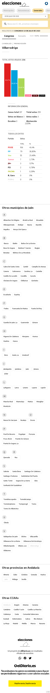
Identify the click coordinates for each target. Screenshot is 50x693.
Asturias (26, 605)
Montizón (7, 406)
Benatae (6, 253)
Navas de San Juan (10, 420)
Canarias (35, 605)
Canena (6, 271)
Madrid (15, 624)
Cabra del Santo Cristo (11, 267)
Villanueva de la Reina (11, 541)
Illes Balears (38, 619)
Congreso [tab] (9, 36)
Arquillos (6, 229)
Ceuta (17, 614)
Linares (25, 388)
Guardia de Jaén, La (10, 322)
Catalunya (7, 614)
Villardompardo (9, 546)
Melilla (24, 624)
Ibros (6, 355)
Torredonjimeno (9, 504)
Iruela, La (15, 355)
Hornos (35, 336)
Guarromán (25, 322)
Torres (34, 504)
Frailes (6, 309)
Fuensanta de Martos (20, 309)
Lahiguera (7, 388)
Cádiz (15, 575)
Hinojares (25, 336)
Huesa (15, 341)
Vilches (23, 537)
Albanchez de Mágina (11, 220)
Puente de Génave (22, 439)
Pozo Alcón (7, 439)
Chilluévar (24, 281)
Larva (17, 388)
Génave (35, 322)
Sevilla (24, 579)
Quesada (6, 457)
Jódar (6, 374)
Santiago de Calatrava (32, 471)
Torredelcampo (25, 499)
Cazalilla (24, 276)
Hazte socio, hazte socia (25, 683)
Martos (30, 402)
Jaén (27, 369)
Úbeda (6, 523)
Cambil (25, 267)
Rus (16, 457)
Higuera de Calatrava (11, 336)
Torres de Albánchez (11, 509)
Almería (6, 575)
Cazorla (33, 276)
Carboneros (16, 271)
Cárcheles (34, 281)
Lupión (43, 388)
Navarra (42, 624)
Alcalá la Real (28, 220)
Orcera (32, 420)
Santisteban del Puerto (29, 476)
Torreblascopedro (9, 499)
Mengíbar (40, 402)
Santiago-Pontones (10, 476)
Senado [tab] (22, 36)
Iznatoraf (25, 355)
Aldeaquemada (8, 225)
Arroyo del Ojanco (20, 229)
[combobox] (27, 24)
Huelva (43, 575)
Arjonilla (39, 225)
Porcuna (32, 434)
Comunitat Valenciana (31, 614)
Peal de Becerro (9, 434)
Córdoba (24, 575)
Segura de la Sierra (23, 481)
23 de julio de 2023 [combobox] (12, 16)
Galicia (27, 619)
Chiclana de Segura (10, 281)
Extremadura (17, 619)
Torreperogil (23, 504)
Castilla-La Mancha (34, 610)
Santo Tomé (7, 481)
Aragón (16, 605)
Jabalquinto (7, 369)
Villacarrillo (34, 537)
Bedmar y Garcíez (24, 248)
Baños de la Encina (28, 243)
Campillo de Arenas (39, 267)
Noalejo (23, 420)
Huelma (6, 341)
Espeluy (17, 295)
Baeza (6, 243)
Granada (34, 575)
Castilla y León (19, 610)
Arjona (29, 225)
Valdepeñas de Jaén (10, 537)
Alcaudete (39, 220)
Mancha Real (8, 402)
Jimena (36, 369)
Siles (36, 481)
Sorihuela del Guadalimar (12, 485)
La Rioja (6, 624)
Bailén (15, 243)
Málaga (15, 579)
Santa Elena (16, 471)
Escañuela (7, 295)
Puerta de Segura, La (10, 443)
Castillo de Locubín (10, 276)
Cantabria (6, 610)
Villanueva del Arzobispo (32, 541)
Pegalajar (22, 434)
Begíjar (37, 248)
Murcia (33, 624)
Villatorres (7, 550)
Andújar (20, 225)
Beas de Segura (9, 248)
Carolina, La (28, 271)
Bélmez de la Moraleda (21, 253)
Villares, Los (22, 546)
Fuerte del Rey (36, 309)
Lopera (34, 388)
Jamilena (18, 369)
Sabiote (6, 471)
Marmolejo (20, 402)
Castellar (39, 271)
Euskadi (6, 619)
